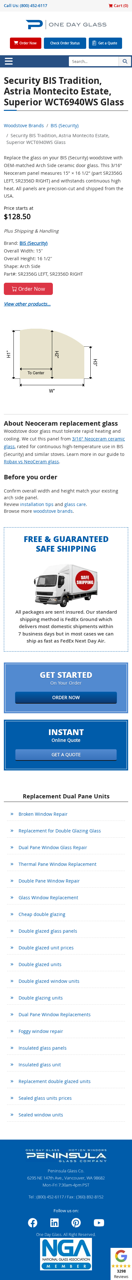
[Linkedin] (54, 1225)
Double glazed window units (49, 981)
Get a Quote (107, 43)
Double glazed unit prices (46, 948)
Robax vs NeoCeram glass (31, 461)
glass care (75, 504)
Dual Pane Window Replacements (55, 1014)
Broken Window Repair (43, 814)
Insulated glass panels (43, 1048)
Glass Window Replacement (48, 897)
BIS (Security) (64, 125)
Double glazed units (40, 964)
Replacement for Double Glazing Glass (60, 831)
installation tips (37, 504)
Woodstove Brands (24, 125)
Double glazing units (41, 998)
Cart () (120, 5)
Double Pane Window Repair (49, 881)
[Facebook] (32, 1225)
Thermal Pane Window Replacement (57, 864)
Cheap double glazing (42, 914)
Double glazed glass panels (48, 931)
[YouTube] (99, 1225)
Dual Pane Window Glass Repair (53, 847)
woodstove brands (53, 511)
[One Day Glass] (66, 27)
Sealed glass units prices (45, 1098)
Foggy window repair (41, 1031)
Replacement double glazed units (55, 1081)
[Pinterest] (76, 1225)
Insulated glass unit (40, 1065)
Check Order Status (65, 43)
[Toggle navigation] (8, 61)
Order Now (28, 43)
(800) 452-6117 (33, 5)
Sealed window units (41, 1115)
